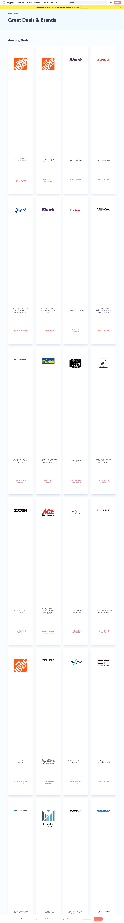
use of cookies (87, 919)
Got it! (98, 919)
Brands (10, 13)
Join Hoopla (117, 2)
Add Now (85, 7)
